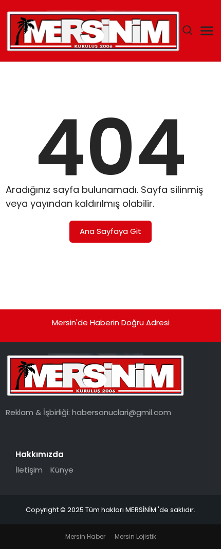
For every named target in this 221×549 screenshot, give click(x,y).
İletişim (29, 469)
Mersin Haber (85, 536)
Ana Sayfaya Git (110, 231)
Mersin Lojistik (135, 536)
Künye (61, 469)
